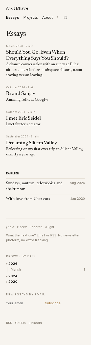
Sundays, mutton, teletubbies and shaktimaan (34, 186)
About (47, 17)
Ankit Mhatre (17, 8)
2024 (12, 276)
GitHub (20, 323)
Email (41, 235)
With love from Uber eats (28, 199)
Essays (12, 17)
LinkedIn (35, 323)
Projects (30, 17)
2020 (12, 281)
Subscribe (53, 303)
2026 (12, 263)
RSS (9, 323)
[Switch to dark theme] (65, 17)
